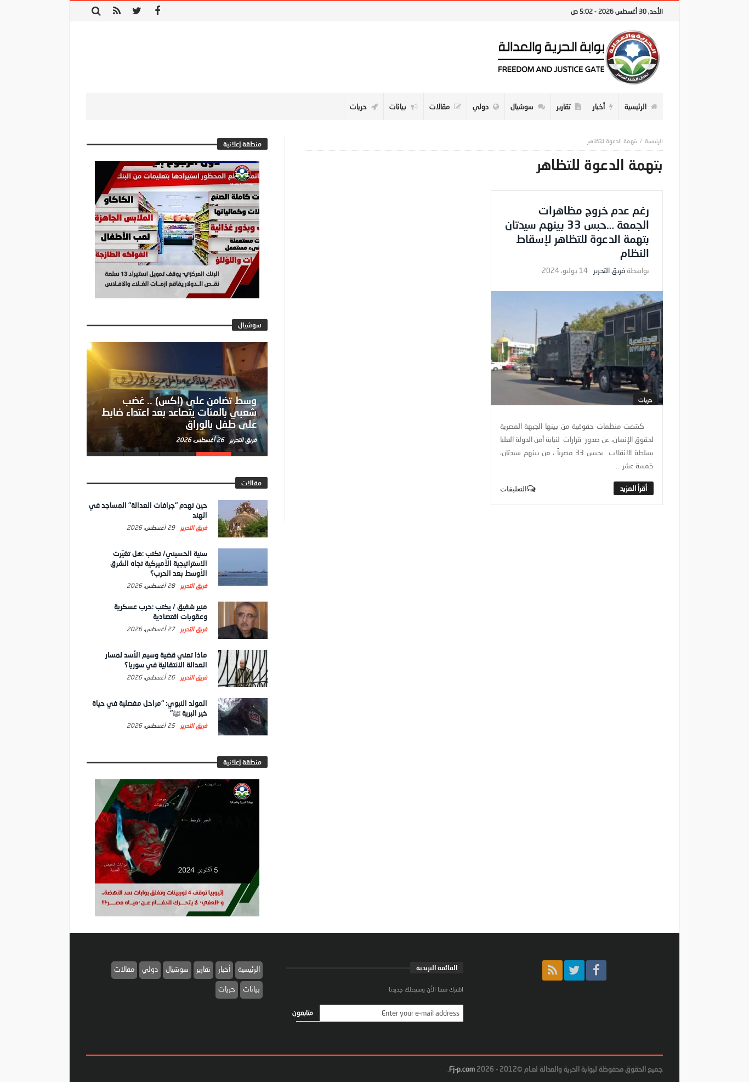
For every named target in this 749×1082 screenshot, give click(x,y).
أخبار (224, 969)
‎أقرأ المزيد (633, 488)
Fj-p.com (462, 1068)
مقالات (124, 969)
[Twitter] (137, 11)
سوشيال (177, 969)
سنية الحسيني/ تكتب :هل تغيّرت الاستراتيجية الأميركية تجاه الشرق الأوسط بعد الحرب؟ (158, 563)
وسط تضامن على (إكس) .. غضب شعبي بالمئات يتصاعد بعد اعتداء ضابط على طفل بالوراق (179, 412)
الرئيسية (249, 969)
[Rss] (116, 11)
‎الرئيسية (654, 140)
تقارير (203, 969)
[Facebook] (157, 11)
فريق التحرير (609, 271)
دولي (150, 969)
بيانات (251, 988)
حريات (645, 399)
